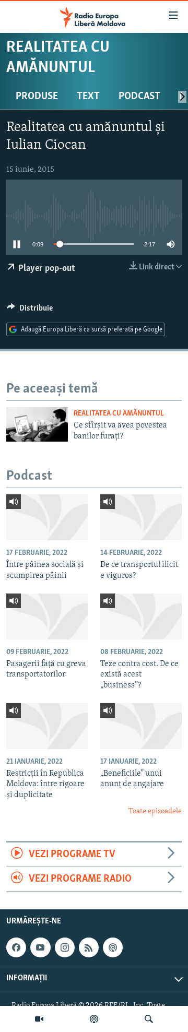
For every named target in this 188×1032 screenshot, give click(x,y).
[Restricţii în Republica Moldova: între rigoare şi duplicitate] (47, 726)
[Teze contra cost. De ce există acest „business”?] (141, 616)
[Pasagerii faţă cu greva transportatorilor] (47, 616)
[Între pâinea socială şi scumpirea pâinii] (47, 517)
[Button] (30, 311)
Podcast (139, 96)
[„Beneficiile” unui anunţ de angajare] (141, 726)
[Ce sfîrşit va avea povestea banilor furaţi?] (37, 424)
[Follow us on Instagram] (65, 947)
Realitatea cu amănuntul (119, 414)
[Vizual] (39, 1019)
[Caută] (148, 1019)
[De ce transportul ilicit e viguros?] (141, 517)
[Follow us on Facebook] (16, 947)
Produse (37, 96)
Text (88, 96)
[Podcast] (94, 1019)
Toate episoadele (155, 811)
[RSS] (89, 947)
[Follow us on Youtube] (40, 947)
